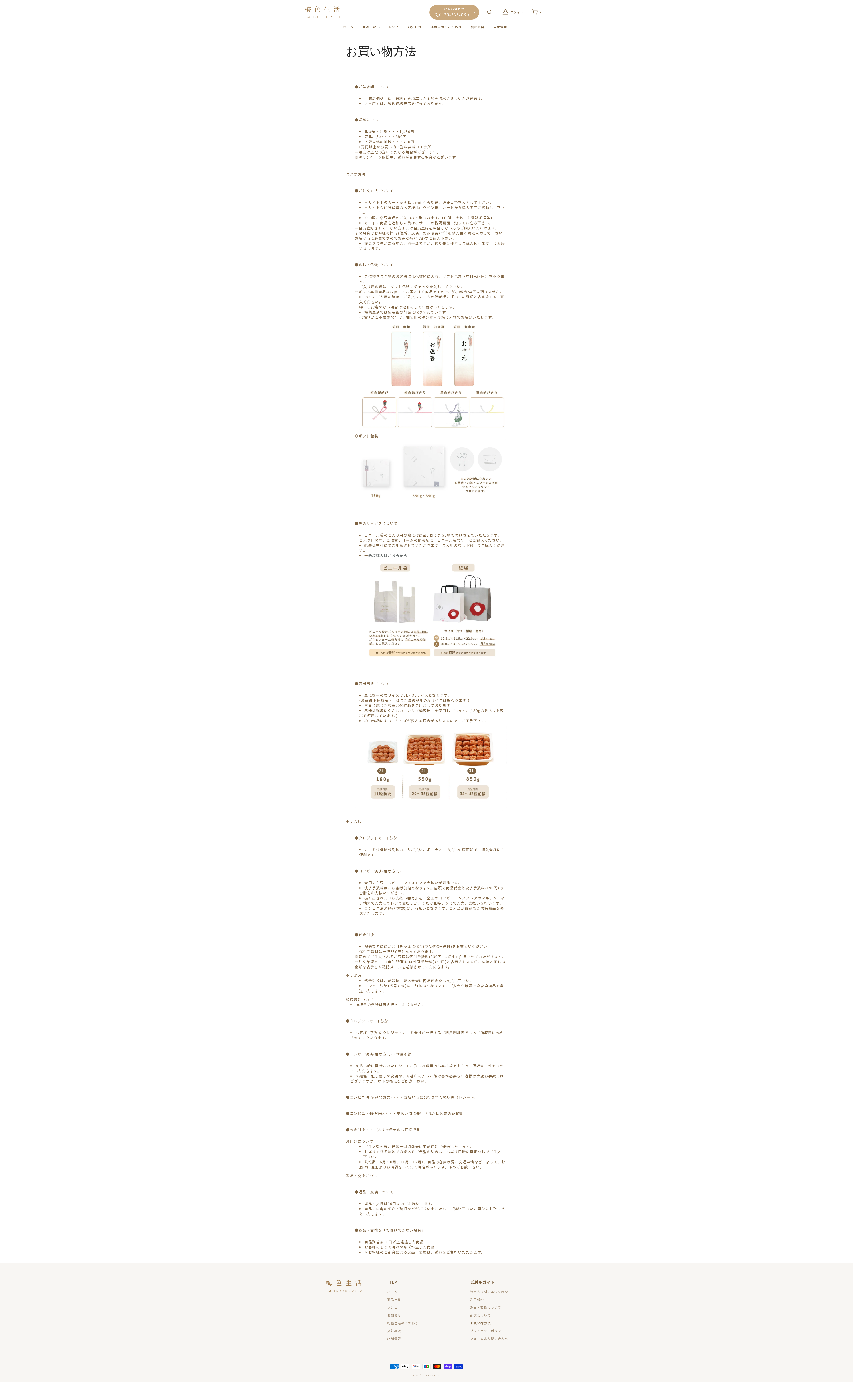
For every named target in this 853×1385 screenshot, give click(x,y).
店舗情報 (394, 1338)
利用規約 (477, 1299)
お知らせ (394, 1315)
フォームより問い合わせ (489, 1338)
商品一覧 (394, 1299)
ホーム (392, 1291)
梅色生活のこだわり (402, 1323)
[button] (371, 27)
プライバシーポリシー (487, 1331)
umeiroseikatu (431, 1375)
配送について (480, 1315)
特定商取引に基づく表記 (489, 1291)
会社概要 (394, 1331)
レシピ (392, 1307)
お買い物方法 (480, 1323)
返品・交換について (485, 1307)
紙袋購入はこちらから (387, 555)
